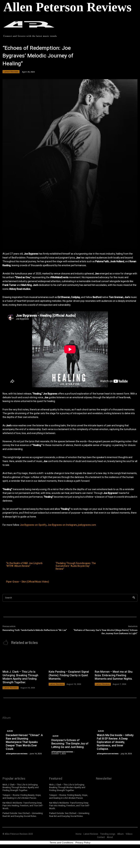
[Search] (133, 598)
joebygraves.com (87, 525)
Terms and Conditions (61, 842)
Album (10, 731)
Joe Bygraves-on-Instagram (62, 525)
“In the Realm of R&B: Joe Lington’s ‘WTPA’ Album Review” (24, 565)
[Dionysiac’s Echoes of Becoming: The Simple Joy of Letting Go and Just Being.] (70, 739)
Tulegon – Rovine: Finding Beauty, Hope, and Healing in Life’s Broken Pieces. (22, 797)
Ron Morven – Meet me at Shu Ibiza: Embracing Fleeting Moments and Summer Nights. (113, 675)
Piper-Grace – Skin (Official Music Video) (27, 581)
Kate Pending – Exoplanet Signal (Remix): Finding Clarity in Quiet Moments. (69, 675)
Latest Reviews (11, 71)
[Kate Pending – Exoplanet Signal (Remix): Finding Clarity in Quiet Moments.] (70, 658)
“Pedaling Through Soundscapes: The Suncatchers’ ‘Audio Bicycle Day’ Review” (76, 566)
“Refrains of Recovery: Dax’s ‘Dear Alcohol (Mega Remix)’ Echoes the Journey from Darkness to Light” (105, 632)
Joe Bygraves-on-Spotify (33, 525)
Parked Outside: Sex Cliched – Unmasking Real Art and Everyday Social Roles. (23, 815)
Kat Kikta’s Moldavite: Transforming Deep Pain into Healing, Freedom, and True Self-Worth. (23, 805)
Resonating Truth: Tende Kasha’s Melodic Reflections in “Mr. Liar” (35, 630)
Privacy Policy (82, 842)
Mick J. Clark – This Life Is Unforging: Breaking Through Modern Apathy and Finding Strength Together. (20, 677)
